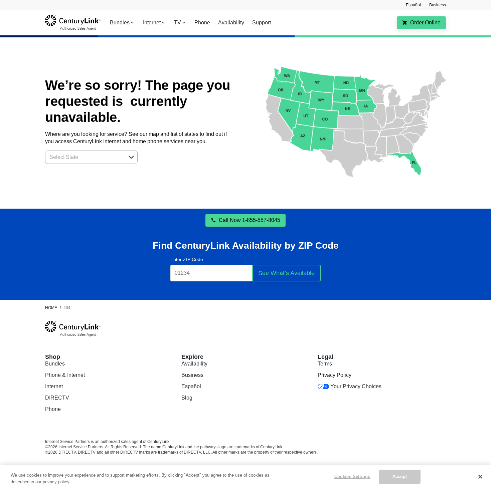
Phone (53, 409)
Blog (186, 398)
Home (51, 307)
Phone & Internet (65, 375)
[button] (131, 157)
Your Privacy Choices (355, 386)
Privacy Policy (334, 375)
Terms (325, 363)
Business (437, 5)
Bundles (55, 363)
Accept (399, 476)
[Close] (480, 476)
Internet (54, 386)
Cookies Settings (352, 476)
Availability (194, 363)
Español (413, 5)
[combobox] (84, 157)
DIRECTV (57, 398)
